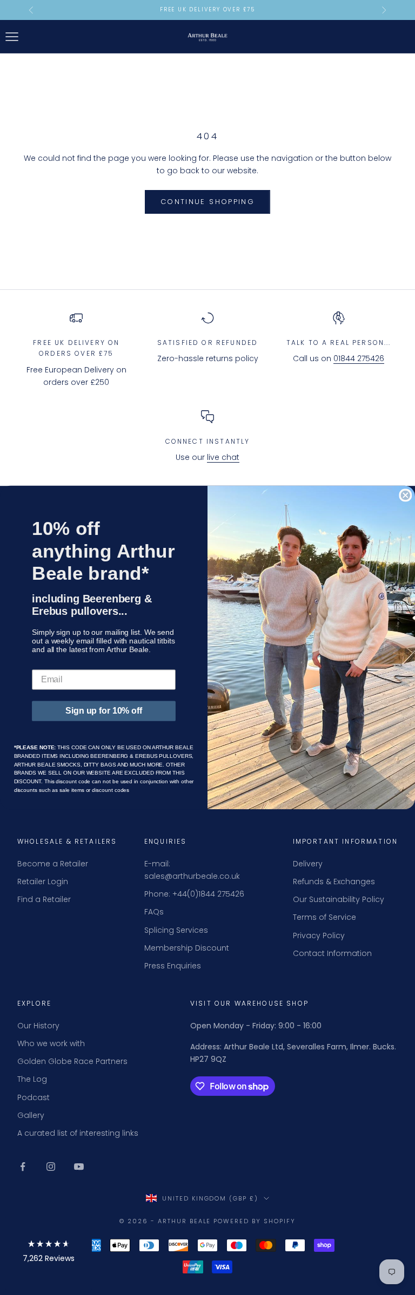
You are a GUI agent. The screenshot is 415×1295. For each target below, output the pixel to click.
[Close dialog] (405, 495)
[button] (48, 1253)
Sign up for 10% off (103, 710)
